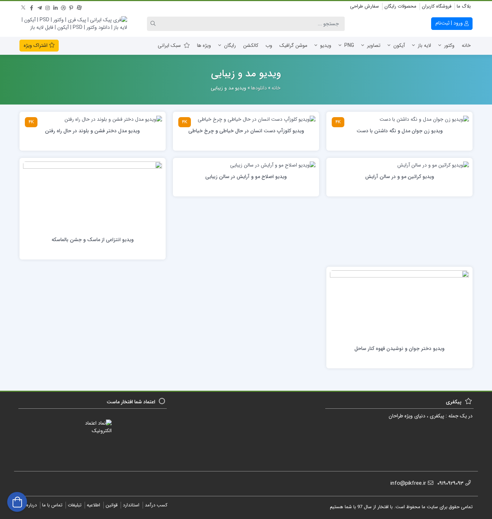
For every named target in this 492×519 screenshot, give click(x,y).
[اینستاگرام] (47, 7)
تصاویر (373, 45)
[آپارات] (79, 7)
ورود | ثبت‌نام (449, 23)
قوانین (111, 505)
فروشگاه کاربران (436, 6)
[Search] (154, 24)
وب (268, 45)
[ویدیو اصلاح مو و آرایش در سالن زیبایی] (273, 165)
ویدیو (325, 45)
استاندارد (131, 505)
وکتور (449, 45)
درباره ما (29, 505)
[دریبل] (63, 7)
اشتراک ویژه (36, 45)
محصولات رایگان (400, 6)
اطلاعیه (93, 505)
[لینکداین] (55, 7)
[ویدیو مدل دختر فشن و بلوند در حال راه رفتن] (113, 119)
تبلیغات (74, 505)
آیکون (399, 45)
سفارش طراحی (364, 6)
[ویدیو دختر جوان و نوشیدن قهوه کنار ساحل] (399, 305)
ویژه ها (204, 45)
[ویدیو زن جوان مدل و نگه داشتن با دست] (424, 119)
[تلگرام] (40, 7)
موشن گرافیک (293, 45)
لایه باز (424, 45)
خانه (466, 45)
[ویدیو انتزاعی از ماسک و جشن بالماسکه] (92, 196)
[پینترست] (71, 7)
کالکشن (250, 45)
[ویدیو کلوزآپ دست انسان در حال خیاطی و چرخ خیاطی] (257, 119)
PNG (349, 45)
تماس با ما (52, 505)
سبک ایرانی (169, 45)
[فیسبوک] (32, 7)
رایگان (230, 45)
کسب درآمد (156, 505)
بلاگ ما (464, 6)
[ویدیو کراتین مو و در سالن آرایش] (433, 165)
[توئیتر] (24, 7)
